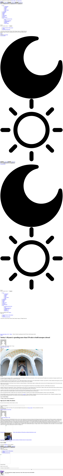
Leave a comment (9, 440)
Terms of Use (19, 0)
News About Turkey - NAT (4, 346)
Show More (6, 34)
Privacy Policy (13, 0)
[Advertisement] (31, 326)
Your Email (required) (3, 405)
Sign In (10, 312)
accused (24, 394)
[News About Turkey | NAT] (11, 3)
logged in (5, 444)
